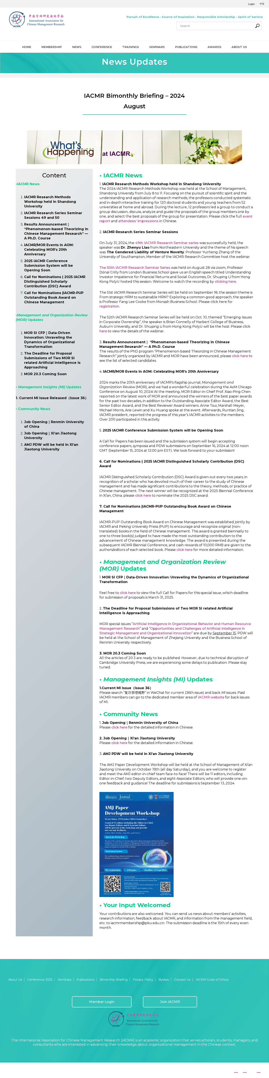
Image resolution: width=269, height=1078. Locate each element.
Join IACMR (170, 1002)
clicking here (225, 282)
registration (109, 306)
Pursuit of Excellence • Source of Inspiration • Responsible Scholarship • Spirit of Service (195, 16)
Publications (85, 980)
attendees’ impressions (138, 221)
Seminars (64, 980)
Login (251, 4)
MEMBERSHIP (51, 47)
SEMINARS (157, 47)
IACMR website (211, 697)
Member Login (101, 1002)
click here (239, 356)
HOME (26, 47)
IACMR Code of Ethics (212, 980)
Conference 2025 (39, 980)
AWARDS (214, 47)
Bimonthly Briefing (114, 980)
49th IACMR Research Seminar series (167, 243)
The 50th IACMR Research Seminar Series (135, 268)
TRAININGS (130, 47)
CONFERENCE (102, 47)
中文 (262, 3)
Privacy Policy (143, 980)
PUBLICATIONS (186, 47)
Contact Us (182, 980)
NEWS (76, 47)
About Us (15, 980)
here (103, 331)
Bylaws (163, 980)
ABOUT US (239, 47)
